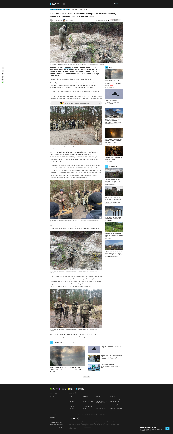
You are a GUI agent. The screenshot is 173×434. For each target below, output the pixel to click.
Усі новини (69, 3)
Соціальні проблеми (116, 408)
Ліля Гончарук (69, 20)
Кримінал (99, 396)
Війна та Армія (74, 9)
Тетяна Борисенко (57, 20)
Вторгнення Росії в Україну (56, 9)
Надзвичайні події (115, 399)
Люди (80, 9)
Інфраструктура (114, 401)
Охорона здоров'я (88, 401)
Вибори (98, 399)
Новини (52, 396)
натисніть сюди (87, 427)
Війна (75, 3)
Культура (103, 3)
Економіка (72, 399)
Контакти (52, 417)
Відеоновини (100, 410)
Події (70, 396)
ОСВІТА (68, 9)
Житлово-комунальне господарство (102, 402)
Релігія (84, 408)
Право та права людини (73, 405)
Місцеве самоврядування (87, 405)
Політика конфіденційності (58, 427)
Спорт (70, 410)
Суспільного (86, 79)
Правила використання (56, 424)
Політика (71, 408)
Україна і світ (96, 3)
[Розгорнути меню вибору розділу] (64, 4)
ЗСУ (64, 9)
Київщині (67, 67)
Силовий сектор (101, 405)
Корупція (85, 396)
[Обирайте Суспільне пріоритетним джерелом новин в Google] (2, 82)
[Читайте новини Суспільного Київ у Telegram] (77, 418)
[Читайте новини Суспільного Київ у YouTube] (74, 418)
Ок (167, 428)
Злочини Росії (100, 408)
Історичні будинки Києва (84, 3)
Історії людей (114, 405)
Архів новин (53, 420)
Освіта (84, 399)
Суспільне (87, 425)
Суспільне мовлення (56, 422)
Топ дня (85, 9)
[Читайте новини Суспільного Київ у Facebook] (70, 418)
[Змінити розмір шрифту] (122, 20)
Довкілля (71, 401)
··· (109, 4)
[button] (2, 68)
